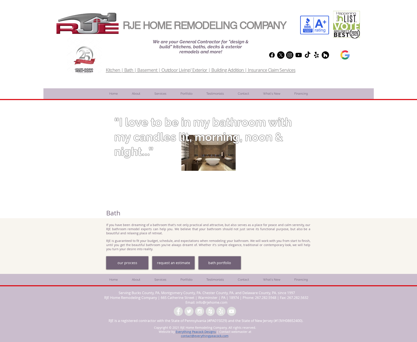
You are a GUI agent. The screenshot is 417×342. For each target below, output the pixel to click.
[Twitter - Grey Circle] (189, 311)
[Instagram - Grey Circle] (199, 311)
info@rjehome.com (211, 302)
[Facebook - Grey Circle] (178, 311)
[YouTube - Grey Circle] (231, 311)
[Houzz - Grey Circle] (210, 311)
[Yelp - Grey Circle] (220, 311)
